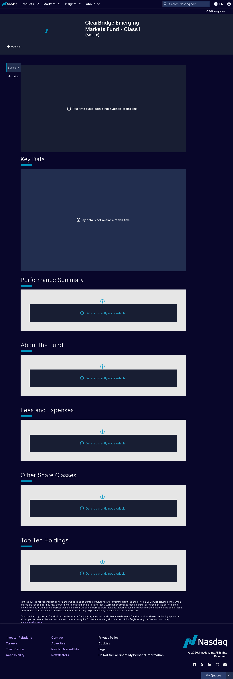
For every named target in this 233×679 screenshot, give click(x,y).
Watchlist (16, 46)
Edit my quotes (217, 11)
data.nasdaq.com (32, 622)
